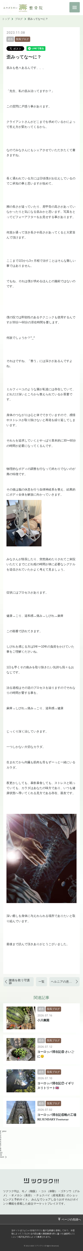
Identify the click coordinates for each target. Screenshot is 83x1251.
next (2, 1157)
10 (1, 1153)
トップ (6, 19)
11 (1, 1155)
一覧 (41, 981)
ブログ (19, 19)
